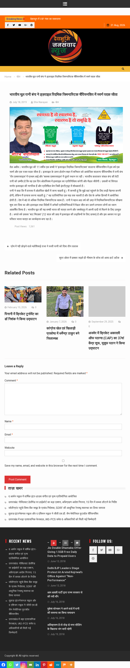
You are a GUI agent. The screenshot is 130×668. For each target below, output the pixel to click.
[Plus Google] (26, 25)
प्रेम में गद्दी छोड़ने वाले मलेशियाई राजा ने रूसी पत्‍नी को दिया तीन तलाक (44, 246)
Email (9, 434)
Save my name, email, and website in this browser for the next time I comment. (51, 465)
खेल (57, 102)
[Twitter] (14, 25)
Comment (11, 380)
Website (10, 447)
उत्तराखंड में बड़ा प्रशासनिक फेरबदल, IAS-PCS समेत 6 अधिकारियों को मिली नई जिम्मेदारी (52, 519)
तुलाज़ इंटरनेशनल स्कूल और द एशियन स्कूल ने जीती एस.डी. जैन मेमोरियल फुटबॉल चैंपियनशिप (53, 513)
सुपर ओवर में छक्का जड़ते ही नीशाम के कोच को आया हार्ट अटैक (89, 257)
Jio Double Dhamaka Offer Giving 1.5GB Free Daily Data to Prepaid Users (64, 552)
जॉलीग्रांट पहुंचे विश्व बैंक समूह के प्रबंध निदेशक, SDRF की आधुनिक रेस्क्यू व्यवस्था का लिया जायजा (56, 507)
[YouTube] (20, 25)
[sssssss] (66, 162)
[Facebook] (8, 25)
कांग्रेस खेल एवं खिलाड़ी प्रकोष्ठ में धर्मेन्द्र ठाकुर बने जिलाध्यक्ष (63, 333)
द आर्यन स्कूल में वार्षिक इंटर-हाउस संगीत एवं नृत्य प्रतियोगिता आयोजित (42, 496)
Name (9, 421)
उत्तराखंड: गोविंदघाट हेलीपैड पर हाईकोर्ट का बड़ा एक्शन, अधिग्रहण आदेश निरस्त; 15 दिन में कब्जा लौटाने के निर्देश (62, 502)
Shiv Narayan (41, 102)
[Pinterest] (32, 25)
